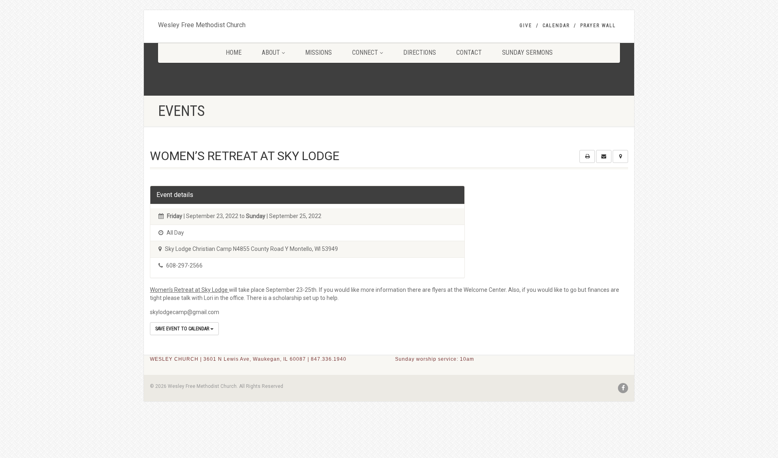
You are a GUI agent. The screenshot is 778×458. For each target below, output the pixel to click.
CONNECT (365, 52)
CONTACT (469, 52)
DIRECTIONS (419, 52)
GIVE (525, 25)
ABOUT (271, 52)
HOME (234, 52)
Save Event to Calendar (182, 329)
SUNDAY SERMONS (527, 52)
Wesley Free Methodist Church (202, 23)
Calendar (556, 25)
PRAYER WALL (598, 25)
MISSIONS (318, 52)
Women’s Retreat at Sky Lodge (189, 290)
